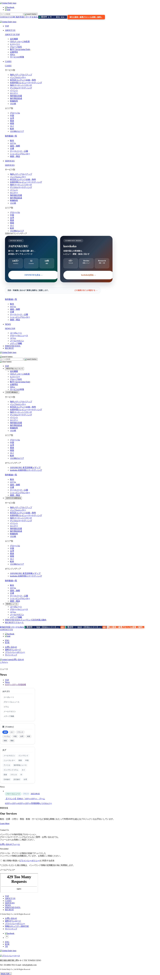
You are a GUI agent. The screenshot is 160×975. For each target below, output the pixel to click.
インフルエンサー (18, 77)
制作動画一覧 (11, 136)
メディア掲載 (16, 343)
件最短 (53, 17)
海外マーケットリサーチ (21, 85)
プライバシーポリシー (15, 652)
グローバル (15, 113)
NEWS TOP (10, 328)
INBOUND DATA (12, 346)
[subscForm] (19, 883)
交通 (12, 148)
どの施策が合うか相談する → (86, 290)
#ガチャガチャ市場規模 (15, 685)
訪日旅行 (17, 779)
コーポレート (16, 333)
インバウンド (23, 756)
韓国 (12, 123)
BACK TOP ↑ (6, 974)
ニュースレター (9, 760)
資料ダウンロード (13, 650)
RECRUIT (9, 348)
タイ (12, 126)
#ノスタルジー (45, 803)
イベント (14, 90)
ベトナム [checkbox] (7, 736)
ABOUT (14, 369)
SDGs (12, 54)
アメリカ (7, 765)
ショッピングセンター (20, 154)
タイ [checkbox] (12, 732)
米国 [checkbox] (28, 736)
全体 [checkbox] (5, 732)
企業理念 (14, 52)
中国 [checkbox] (15, 736)
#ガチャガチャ (11, 803)
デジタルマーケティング (21, 88)
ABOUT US (10, 30)
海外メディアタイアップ (21, 75)
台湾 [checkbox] (21, 736)
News (7, 682)
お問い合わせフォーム (10, 844)
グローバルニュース (19, 335)
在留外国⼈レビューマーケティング (26, 83)
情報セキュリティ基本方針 (17, 926)
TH (6, 946)
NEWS (8, 324)
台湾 (12, 118)
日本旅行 (7, 779)
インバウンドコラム (11, 770)
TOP (7, 26)
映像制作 (14, 101)
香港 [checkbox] (12, 741)
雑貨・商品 (15, 156)
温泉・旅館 (15, 146)
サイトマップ (11, 655)
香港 (12, 121)
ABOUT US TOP (12, 34)
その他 (13, 104)
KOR (7, 643)
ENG (7, 640)
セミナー (14, 93)
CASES (8, 61)
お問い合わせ (11, 647)
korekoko (26, 470)
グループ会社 (16, 47)
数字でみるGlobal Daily (20, 49)
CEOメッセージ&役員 (20, 41)
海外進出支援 (16, 96)
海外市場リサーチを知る (26, 17)
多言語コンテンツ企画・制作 (23, 80)
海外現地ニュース (20, 765)
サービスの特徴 (17, 57)
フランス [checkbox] (20, 732)
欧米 (12, 129)
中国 (12, 115)
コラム (13, 338)
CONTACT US (6, 17)
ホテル (13, 143)
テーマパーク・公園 (19, 151)
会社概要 (14, 39)
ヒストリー (15, 44)
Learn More (4, 823)
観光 (12, 141)
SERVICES (9, 161)
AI (21, 774)
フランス (13, 775)
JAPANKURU (25, 467)
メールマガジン (17, 341)
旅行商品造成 (16, 98)
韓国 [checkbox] (5, 741)
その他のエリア (17, 131)
